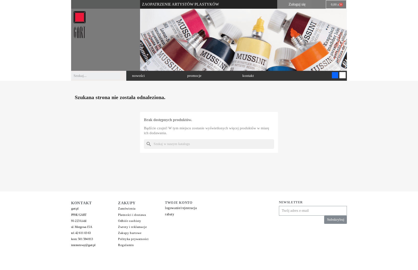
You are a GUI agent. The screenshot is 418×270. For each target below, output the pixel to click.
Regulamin (126, 245)
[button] (138, 75)
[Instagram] (342, 75)
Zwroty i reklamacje (132, 227)
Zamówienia (127, 208)
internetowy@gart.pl (83, 245)
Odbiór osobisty (129, 221)
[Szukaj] (123, 75)
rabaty (169, 214)
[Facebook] (335, 75)
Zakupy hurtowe (130, 233)
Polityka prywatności (133, 239)
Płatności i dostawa (132, 215)
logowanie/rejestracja (181, 208)
